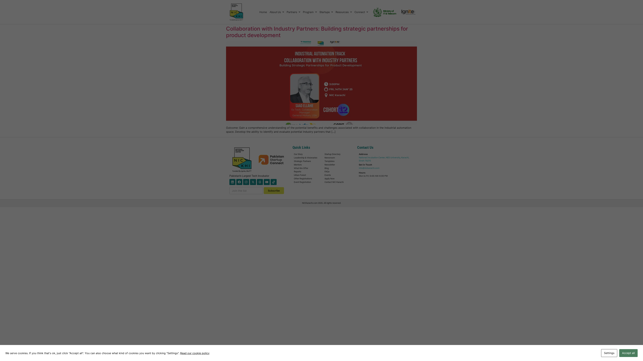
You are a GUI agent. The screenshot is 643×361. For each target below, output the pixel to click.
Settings (609, 353)
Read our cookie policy (194, 353)
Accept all (628, 353)
